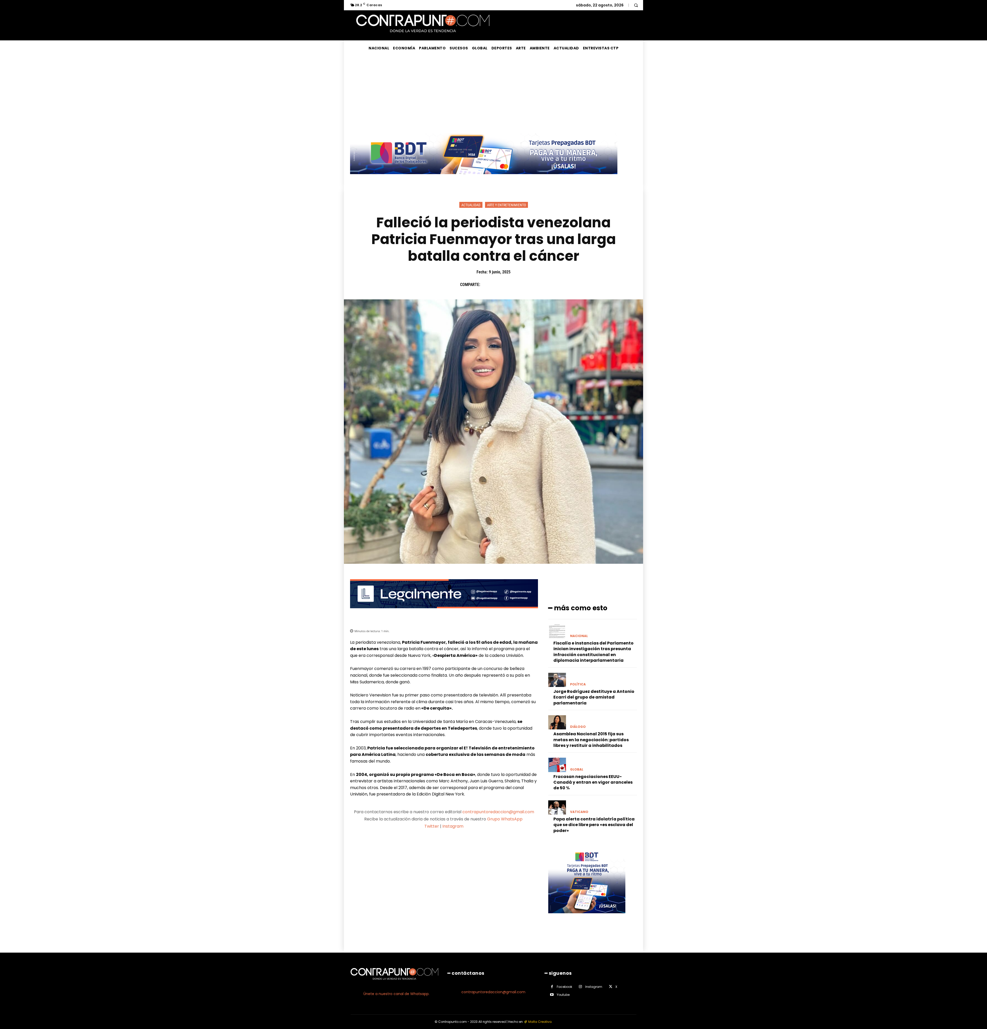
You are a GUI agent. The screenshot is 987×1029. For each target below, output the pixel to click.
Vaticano (579, 811)
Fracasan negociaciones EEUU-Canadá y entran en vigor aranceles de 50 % (593, 782)
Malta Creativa (540, 1021)
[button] (636, 5)
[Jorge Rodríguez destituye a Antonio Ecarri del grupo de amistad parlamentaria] (557, 680)
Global (576, 769)
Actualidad (470, 205)
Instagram (452, 826)
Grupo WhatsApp (505, 819)
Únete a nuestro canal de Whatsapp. (396, 993)
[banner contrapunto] (444, 612)
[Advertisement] (493, 94)
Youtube (563, 994)
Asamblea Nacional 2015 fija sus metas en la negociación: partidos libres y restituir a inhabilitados (591, 739)
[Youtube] (552, 994)
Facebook (564, 987)
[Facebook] (486, 285)
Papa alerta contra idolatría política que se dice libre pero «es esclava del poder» (594, 825)
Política (578, 684)
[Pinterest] (510, 285)
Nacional (579, 636)
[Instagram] (580, 986)
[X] (498, 285)
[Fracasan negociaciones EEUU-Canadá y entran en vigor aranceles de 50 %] (557, 765)
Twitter (431, 826)
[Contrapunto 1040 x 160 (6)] (483, 178)
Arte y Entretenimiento (506, 205)
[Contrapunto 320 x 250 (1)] (586, 917)
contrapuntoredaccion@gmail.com (498, 812)
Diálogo (578, 726)
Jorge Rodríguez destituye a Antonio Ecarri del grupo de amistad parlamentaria (593, 697)
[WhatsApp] (522, 285)
